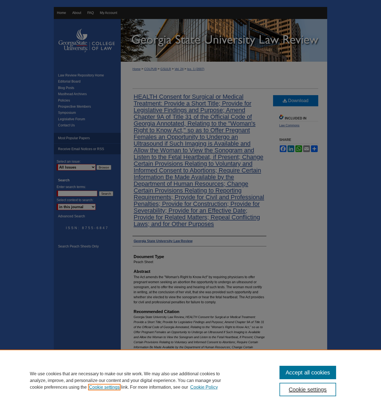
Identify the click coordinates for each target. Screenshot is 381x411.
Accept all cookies (308, 372)
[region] (190, 380)
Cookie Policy (204, 387)
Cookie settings (104, 387)
